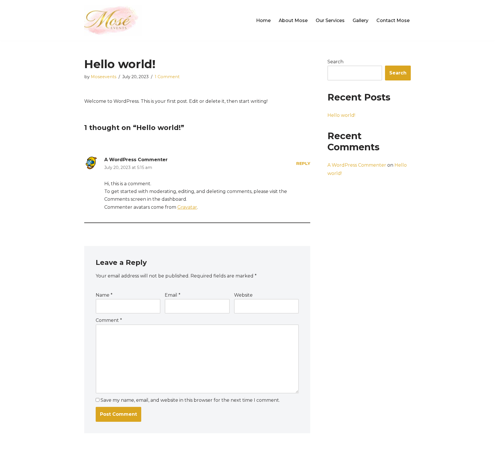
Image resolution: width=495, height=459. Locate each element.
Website (243, 295)
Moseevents (103, 76)
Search (335, 61)
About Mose (293, 20)
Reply (303, 163)
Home (263, 20)
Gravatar (187, 207)
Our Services (330, 20)
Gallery (360, 20)
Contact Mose (393, 20)
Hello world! (341, 115)
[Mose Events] (113, 20)
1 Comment (167, 76)
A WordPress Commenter (136, 159)
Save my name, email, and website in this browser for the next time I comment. (190, 400)
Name (104, 295)
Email (172, 295)
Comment (109, 320)
